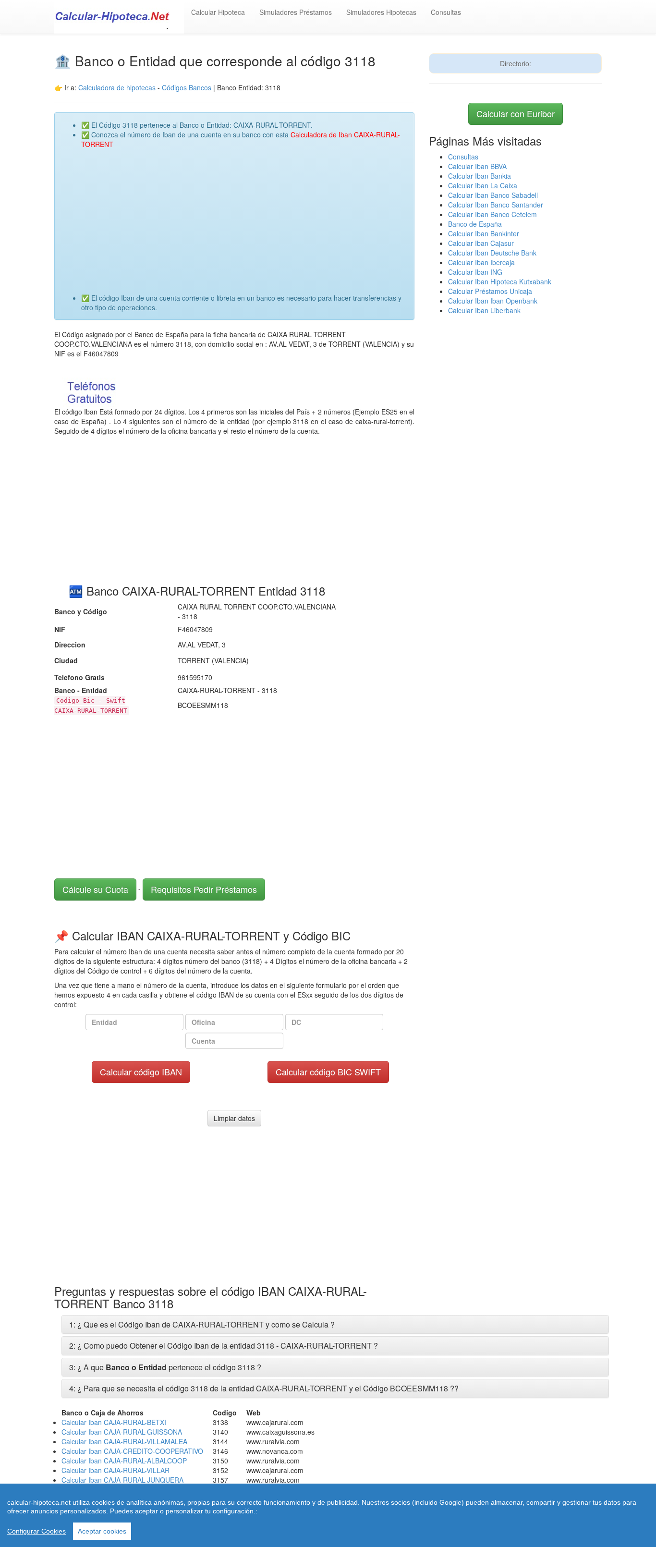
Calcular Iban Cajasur (481, 243)
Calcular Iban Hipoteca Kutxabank (499, 281)
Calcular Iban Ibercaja (481, 262)
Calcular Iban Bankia (479, 176)
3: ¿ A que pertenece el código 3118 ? (165, 1367)
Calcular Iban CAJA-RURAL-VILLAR (115, 1470)
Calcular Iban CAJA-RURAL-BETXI (113, 1422)
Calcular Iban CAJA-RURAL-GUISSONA (121, 1432)
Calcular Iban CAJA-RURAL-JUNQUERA (122, 1480)
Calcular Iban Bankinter (483, 233)
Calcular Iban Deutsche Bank (492, 252)
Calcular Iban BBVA (477, 166)
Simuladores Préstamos (295, 12)
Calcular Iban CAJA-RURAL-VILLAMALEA (124, 1441)
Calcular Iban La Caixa (482, 185)
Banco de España (475, 224)
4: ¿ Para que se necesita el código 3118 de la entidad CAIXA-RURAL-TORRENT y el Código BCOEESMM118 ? (261, 1388)
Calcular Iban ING (475, 272)
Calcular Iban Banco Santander (495, 204)
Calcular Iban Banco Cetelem (492, 214)
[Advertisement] (244, 216)
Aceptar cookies (102, 1531)
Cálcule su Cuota (95, 889)
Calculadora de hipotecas (117, 87)
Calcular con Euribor (515, 113)
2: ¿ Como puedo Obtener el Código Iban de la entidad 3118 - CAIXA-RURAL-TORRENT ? (223, 1345)
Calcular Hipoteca (218, 12)
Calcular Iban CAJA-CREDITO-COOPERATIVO (132, 1451)
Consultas (446, 12)
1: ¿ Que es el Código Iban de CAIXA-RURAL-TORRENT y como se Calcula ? (202, 1324)
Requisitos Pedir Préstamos (204, 889)
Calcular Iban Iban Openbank (492, 300)
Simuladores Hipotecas (381, 12)
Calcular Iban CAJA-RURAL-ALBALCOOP (124, 1460)
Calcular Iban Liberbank (484, 310)
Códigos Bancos (187, 87)
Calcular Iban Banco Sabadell (493, 195)
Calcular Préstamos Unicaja (490, 291)
